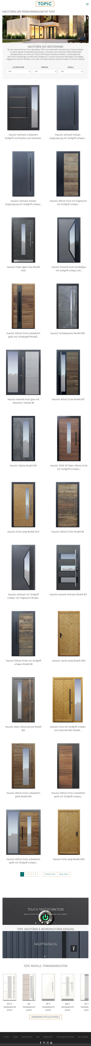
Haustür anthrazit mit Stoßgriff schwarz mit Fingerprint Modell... (23, 596)
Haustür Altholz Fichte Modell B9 (67, 531)
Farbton (44, 67)
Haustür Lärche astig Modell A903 (69, 660)
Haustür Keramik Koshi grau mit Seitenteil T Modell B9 (23, 401)
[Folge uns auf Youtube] (51, 1042)
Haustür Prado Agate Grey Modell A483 (23, 269)
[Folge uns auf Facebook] (40, 1042)
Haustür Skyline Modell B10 (23, 465)
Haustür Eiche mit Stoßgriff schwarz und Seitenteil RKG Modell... (68, 728)
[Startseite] (44, 4)
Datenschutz (27, 1037)
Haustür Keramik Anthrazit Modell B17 (68, 594)
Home (15, 1037)
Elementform (18, 67)
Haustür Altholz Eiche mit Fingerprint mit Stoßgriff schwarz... (68, 203)
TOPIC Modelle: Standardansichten (45, 966)
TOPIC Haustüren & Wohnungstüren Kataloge (45, 929)
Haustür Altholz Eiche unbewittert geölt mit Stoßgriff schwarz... (68, 795)
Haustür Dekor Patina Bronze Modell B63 (23, 728)
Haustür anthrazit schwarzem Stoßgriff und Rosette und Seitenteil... (23, 136)
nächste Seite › (50, 874)
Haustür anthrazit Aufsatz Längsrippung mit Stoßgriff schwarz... (67, 136)
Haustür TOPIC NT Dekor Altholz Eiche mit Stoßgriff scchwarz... (68, 467)
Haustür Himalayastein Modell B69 (67, 333)
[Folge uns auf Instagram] (47, 1042)
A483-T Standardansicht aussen (67, 1007)
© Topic (6, 1037)
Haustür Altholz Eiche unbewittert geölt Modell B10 (23, 795)
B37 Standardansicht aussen (29, 1007)
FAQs (45, 893)
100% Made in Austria (65, 1037)
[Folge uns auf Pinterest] (44, 1042)
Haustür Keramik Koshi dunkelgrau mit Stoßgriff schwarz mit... (69, 269)
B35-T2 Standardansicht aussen (9, 1007)
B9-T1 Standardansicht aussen (48, 1007)
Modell (71, 67)
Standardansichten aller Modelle (45, 1017)
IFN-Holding (83, 1037)
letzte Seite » (64, 874)
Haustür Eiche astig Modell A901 (69, 859)
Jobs (45, 888)
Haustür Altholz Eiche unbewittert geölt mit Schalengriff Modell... (23, 335)
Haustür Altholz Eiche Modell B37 (68, 399)
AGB (37, 1037)
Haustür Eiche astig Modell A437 (23, 531)
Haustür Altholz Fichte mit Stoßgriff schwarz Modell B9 (23, 662)
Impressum (47, 1037)
